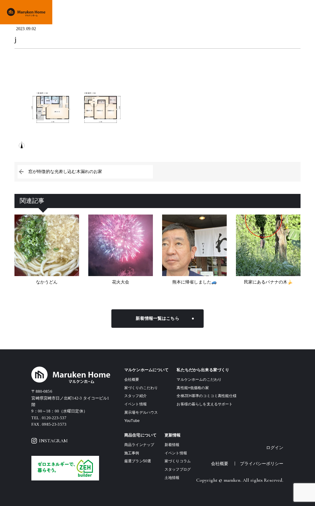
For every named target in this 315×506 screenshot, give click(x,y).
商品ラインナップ (179, 12)
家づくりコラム (178, 461)
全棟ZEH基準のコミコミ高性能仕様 (206, 396)
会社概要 (255, 12)
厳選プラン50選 (137, 461)
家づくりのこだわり (142, 12)
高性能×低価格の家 (193, 388)
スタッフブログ (178, 469)
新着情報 (172, 445)
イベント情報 (231, 12)
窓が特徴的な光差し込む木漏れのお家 (65, 171)
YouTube (132, 421)
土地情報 (276, 12)
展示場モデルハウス (141, 412)
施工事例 (207, 12)
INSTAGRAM (53, 441)
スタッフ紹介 (135, 396)
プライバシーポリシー (261, 463)
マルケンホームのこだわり (199, 379)
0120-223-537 (54, 418)
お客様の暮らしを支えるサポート (205, 404)
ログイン (275, 447)
